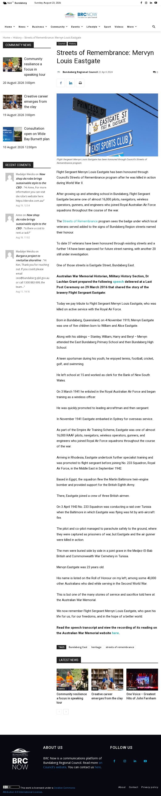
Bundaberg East (78, 647)
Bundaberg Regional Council (80, 71)
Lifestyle (132, 688)
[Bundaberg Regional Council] (59, 72)
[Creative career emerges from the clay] (12, 102)
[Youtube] (155, 3)
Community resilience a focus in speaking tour (34, 67)
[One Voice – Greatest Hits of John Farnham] (142, 680)
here (115, 633)
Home (6, 37)
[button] (154, 27)
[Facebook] (141, 3)
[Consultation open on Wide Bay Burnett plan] (12, 134)
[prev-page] (59, 711)
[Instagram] (146, 3)
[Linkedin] (150, 3)
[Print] (80, 83)
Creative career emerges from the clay (36, 101)
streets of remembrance (120, 647)
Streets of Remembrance (80, 221)
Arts (95, 688)
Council (61, 43)
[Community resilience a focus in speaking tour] (12, 64)
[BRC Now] (80, 15)
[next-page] (66, 711)
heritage (96, 647)
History (17, 37)
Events (61, 688)
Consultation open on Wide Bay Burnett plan (36, 133)
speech (119, 282)
